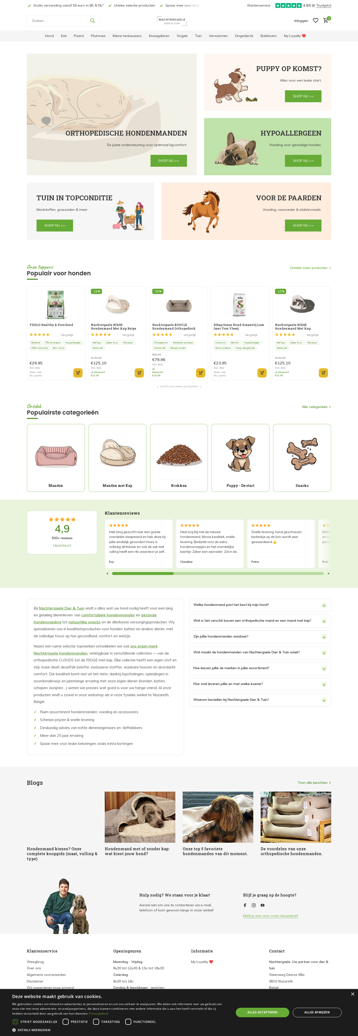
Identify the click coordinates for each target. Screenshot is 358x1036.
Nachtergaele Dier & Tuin (61, 608)
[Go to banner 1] (112, 114)
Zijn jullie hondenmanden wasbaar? (220, 636)
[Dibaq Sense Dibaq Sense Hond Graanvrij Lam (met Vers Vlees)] (240, 304)
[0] (324, 21)
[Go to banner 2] (267, 82)
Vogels (182, 36)
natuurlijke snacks (84, 622)
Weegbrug (35, 962)
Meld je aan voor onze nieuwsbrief (270, 916)
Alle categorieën (315, 407)
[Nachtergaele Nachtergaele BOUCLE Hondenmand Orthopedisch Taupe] (178, 304)
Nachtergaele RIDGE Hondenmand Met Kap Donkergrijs (293, 326)
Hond (49, 36)
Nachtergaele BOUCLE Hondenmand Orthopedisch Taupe (174, 326)
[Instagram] (254, 905)
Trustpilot (323, 5)
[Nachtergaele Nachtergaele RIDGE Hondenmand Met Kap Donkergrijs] (301, 304)
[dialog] (179, 1012)
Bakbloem (269, 36)
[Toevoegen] (78, 373)
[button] (119, 1029)
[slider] (143, 573)
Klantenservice (258, 5)
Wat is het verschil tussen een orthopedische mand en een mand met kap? (252, 620)
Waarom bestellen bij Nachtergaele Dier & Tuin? (231, 699)
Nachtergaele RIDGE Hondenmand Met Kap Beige (113, 326)
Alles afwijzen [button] (317, 1012)
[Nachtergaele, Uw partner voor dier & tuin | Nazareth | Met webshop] (179, 20)
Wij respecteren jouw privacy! (50, 987)
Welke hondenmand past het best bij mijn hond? (231, 604)
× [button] (352, 994)
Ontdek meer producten (309, 268)
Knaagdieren (159, 36)
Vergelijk (67, 335)
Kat (63, 36)
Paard (79, 36)
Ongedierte (244, 36)
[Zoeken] (92, 20)
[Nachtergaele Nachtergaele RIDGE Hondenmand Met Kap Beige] (117, 304)
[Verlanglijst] (315, 21)
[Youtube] (262, 905)
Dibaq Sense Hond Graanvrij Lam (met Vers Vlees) (239, 326)
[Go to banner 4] (90, 211)
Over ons (34, 968)
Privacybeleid (98, 1013)
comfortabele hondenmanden (108, 615)
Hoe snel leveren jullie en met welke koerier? (228, 684)
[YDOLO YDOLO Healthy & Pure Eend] (56, 304)
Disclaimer (35, 981)
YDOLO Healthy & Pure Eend (51, 325)
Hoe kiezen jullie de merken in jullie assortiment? (231, 668)
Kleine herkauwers (127, 36)
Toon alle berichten (313, 782)
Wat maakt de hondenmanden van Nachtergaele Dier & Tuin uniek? (246, 652)
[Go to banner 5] (246, 211)
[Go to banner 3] (267, 146)
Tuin (198, 36)
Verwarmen (218, 36)
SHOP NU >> (168, 160)
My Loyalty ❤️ (295, 36)
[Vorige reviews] (107, 573)
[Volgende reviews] (328, 573)
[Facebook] (245, 905)
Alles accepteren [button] (262, 1012)
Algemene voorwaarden (46, 974)
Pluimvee (98, 36)
